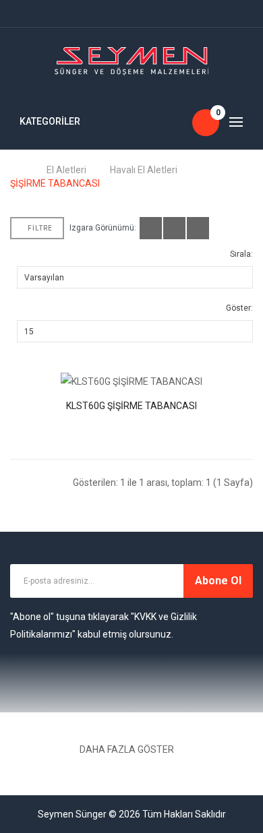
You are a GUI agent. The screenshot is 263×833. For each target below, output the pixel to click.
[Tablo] (151, 228)
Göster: (239, 308)
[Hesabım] (20, 13)
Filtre (40, 228)
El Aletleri (66, 170)
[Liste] (174, 228)
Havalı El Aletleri (143, 170)
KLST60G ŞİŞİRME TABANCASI (131, 405)
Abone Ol (218, 580)
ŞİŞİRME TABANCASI (55, 183)
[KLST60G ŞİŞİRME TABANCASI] (131, 381)
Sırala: (241, 254)
